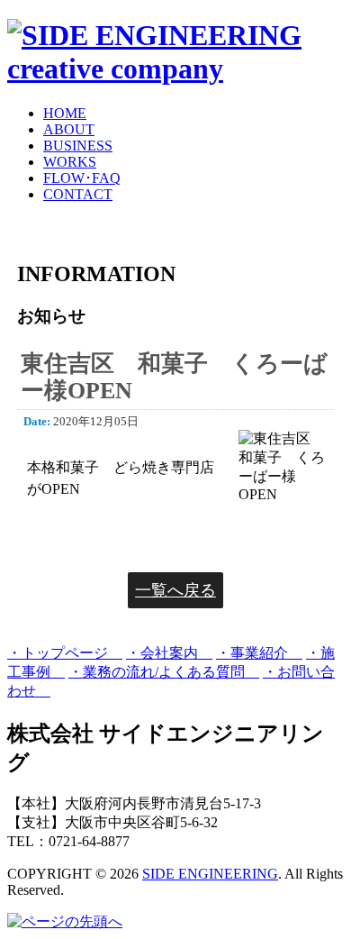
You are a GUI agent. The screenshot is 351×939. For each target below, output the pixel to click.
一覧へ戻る (175, 590)
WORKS (69, 161)
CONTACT (77, 194)
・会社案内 (169, 653)
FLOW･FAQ (82, 178)
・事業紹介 (259, 653)
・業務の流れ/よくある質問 (163, 671)
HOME (64, 113)
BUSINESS (77, 145)
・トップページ (64, 653)
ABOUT (68, 129)
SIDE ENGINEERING (210, 873)
